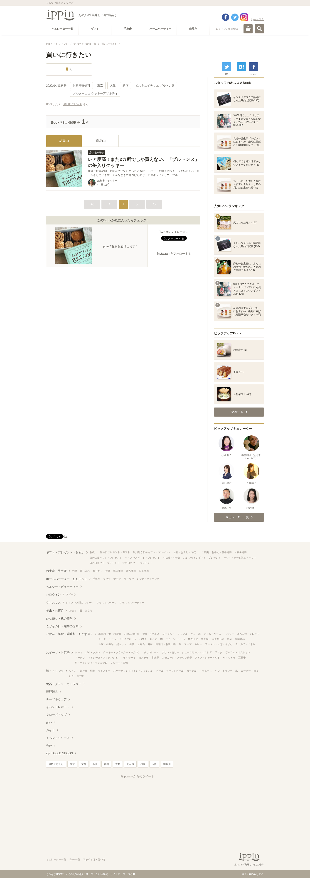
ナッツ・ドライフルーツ (122, 639)
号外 (49, 745)
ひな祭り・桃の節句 (59, 618)
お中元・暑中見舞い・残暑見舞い (230, 552)
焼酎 (92, 670)
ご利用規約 (102, 874)
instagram (244, 17)
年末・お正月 (55, 610)
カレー (198, 644)
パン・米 (196, 633)
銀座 (142, 764)
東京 (100, 85)
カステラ (144, 657)
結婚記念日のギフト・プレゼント (151, 552)
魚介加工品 (218, 639)
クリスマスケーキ (106, 602)
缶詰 (131, 644)
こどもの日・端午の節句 (62, 626)
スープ (188, 644)
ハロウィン (53, 594)
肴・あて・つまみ (245, 644)
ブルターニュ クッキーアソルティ (95, 93)
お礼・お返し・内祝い (185, 552)
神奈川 (167, 764)
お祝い (93, 552)
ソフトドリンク (223, 670)
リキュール (205, 670)
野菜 (229, 639)
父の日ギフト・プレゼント (138, 563)
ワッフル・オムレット (237, 652)
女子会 (117, 578)
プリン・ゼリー (170, 652)
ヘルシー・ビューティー (62, 587)
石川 (95, 764)
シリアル (183, 633)
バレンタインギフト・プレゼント (202, 557)
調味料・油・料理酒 (109, 633)
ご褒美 (205, 552)
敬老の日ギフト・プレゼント (106, 557)
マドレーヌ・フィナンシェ (103, 657)
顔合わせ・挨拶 (101, 570)
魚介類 (205, 639)
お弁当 (141, 644)
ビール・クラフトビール (170, 670)
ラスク (218, 652)
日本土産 (144, 570)
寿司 (150, 644)
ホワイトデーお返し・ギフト (240, 557)
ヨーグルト (168, 633)
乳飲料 (80, 676)
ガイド (50, 730)
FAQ (130, 874)
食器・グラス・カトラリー (63, 684)
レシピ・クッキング (148, 578)
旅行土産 (131, 570)
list (226, 73)
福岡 (106, 764)
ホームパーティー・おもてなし (66, 579)
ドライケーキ (128, 657)
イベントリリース (58, 738)
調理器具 (52, 691)
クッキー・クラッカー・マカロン (122, 652)
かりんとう (229, 657)
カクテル (192, 670)
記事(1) (64, 140)
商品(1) (101, 140)
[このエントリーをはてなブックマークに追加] (241, 66)
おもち (88, 610)
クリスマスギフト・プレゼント (142, 557)
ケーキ (78, 652)
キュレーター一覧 (56, 859)
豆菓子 (242, 657)
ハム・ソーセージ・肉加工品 (182, 639)
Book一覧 (74, 859)
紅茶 (256, 670)
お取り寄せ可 (81, 85)
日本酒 (83, 670)
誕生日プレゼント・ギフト (115, 552)
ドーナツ (80, 657)
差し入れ (85, 570)
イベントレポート (58, 707)
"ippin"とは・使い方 (94, 859)
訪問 (74, 570)
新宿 (125, 85)
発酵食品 (240, 639)
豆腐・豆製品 (105, 644)
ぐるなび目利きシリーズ (79, 874)
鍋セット (121, 644)
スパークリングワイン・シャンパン (133, 670)
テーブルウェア (56, 699)
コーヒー (246, 670)
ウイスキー (104, 670)
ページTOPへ (297, 867)
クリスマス (53, 602)
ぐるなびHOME (55, 874)
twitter (235, 17)
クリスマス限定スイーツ (79, 602)
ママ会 (107, 578)
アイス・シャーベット (207, 657)
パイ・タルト (92, 652)
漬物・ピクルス (150, 633)
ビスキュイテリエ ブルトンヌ (155, 85)
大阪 (113, 85)
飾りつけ (129, 578)
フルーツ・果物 (119, 662)
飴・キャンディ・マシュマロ (91, 662)
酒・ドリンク (55, 671)
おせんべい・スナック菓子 (177, 657)
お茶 (71, 676)
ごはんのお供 (131, 633)
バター (230, 633)
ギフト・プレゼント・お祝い (65, 552)
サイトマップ (117, 874)
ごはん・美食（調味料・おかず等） (69, 634)
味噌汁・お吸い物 (166, 644)
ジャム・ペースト (214, 633)
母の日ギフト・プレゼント (105, 563)
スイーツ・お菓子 (58, 652)
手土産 (96, 578)
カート (248, 28)
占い (49, 722)
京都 (83, 764)
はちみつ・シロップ (248, 633)
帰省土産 (118, 570)
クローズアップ (56, 714)
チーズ (102, 639)
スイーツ (71, 594)
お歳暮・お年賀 (171, 557)
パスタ (143, 639)
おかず (153, 639)
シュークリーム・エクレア (197, 652)
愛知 (117, 764)
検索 (259, 28)
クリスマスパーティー (131, 602)
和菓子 (155, 657)
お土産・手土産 (56, 571)
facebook (225, 17)
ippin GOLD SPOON (59, 753)
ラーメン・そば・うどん (218, 644)
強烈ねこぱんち (72, 104)
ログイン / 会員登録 (227, 28)
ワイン (72, 670)
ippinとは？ (257, 19)
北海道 (130, 764)
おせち (72, 610)
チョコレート (151, 652)
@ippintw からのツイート (137, 776)
